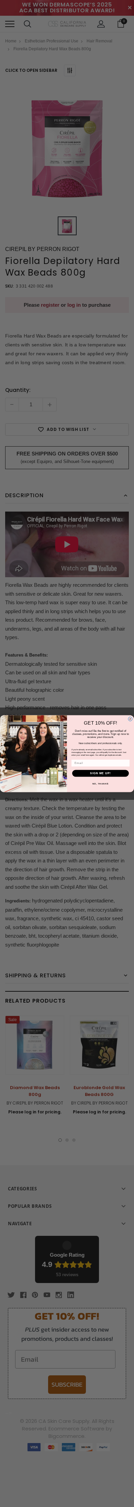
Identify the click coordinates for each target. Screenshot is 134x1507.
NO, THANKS (100, 783)
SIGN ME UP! (100, 773)
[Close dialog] (130, 719)
